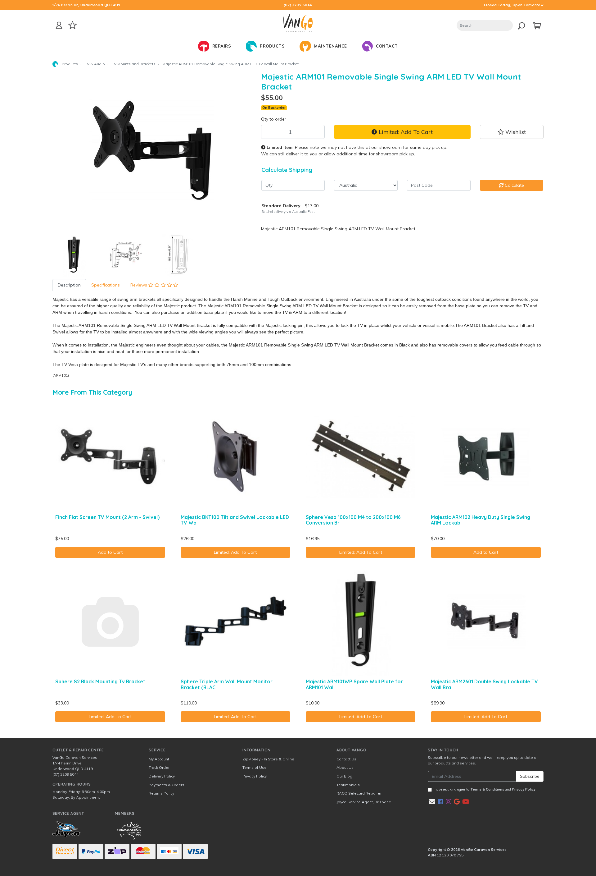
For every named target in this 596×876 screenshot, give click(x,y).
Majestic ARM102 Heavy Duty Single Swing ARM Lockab (480, 520)
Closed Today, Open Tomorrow (514, 5)
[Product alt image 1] (126, 255)
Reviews (139, 285)
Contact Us (346, 759)
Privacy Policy (254, 776)
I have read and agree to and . (484, 789)
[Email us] (432, 801)
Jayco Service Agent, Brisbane (363, 802)
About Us (345, 767)
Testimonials (348, 784)
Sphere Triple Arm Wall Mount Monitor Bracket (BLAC (227, 684)
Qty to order (273, 119)
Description (69, 285)
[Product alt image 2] (178, 255)
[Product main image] (152, 149)
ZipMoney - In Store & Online (268, 759)
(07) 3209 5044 (298, 5)
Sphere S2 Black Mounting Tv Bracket (100, 681)
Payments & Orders (166, 784)
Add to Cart (110, 552)
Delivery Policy (162, 776)
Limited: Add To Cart (405, 131)
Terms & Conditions (487, 789)
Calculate (513, 185)
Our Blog (344, 776)
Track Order (159, 767)
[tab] (69, 285)
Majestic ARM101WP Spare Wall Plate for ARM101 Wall (354, 684)
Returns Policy (161, 793)
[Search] (520, 25)
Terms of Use (254, 767)
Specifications (105, 285)
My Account (159, 759)
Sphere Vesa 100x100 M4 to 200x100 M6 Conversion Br (353, 520)
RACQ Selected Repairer (359, 793)
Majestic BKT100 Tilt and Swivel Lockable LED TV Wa (235, 520)
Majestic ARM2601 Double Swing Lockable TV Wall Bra (484, 684)
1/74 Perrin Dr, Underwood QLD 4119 (86, 5)
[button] (512, 132)
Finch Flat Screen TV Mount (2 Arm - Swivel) (107, 517)
